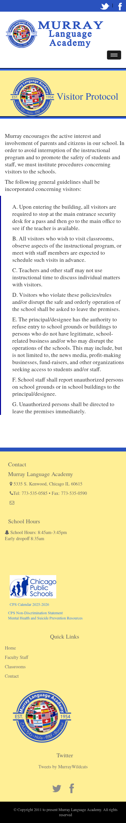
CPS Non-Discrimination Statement (35, 612)
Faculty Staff (16, 657)
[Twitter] (105, 5)
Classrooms (15, 666)
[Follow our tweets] (120, 5)
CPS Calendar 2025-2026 (29, 604)
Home (10, 648)
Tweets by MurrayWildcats (63, 766)
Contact (12, 676)
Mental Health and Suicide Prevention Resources (45, 617)
